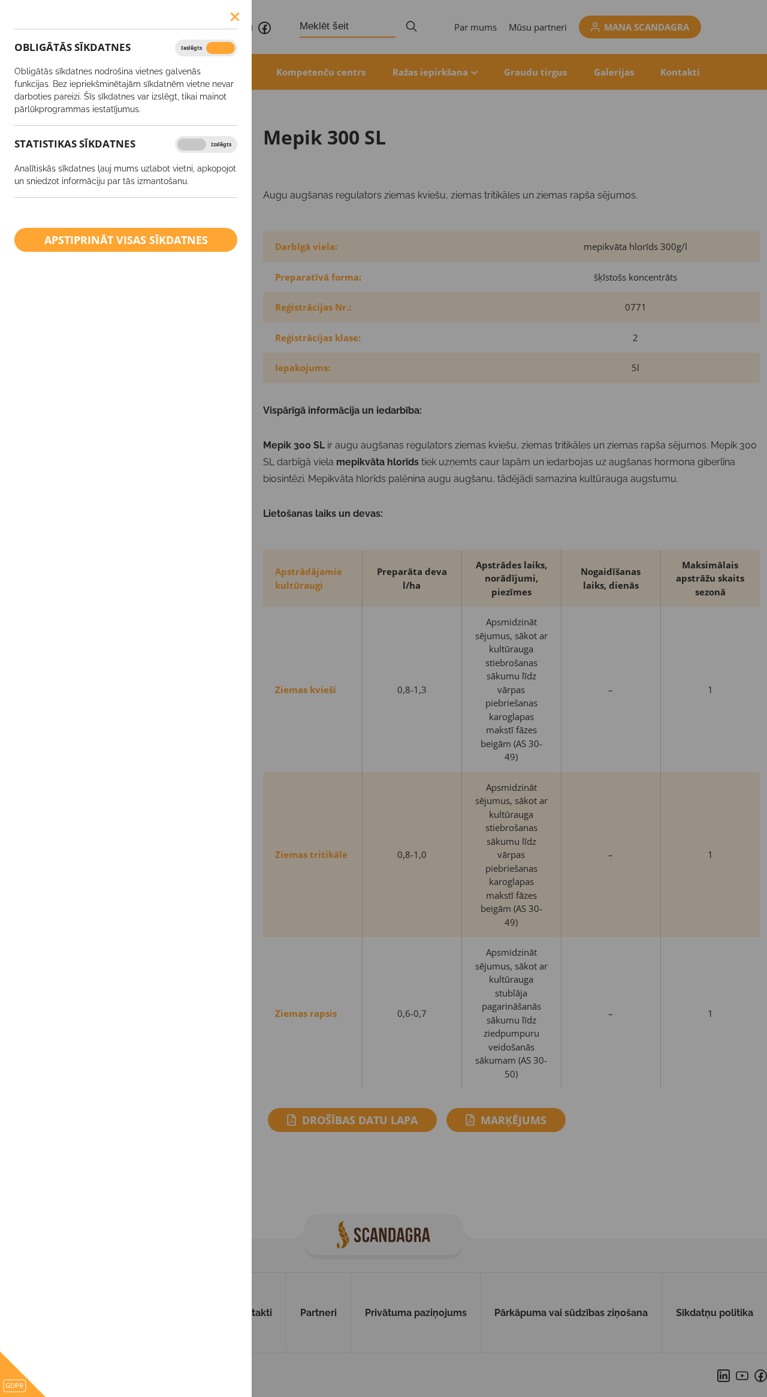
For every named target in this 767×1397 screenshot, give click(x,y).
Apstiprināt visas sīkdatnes (126, 240)
